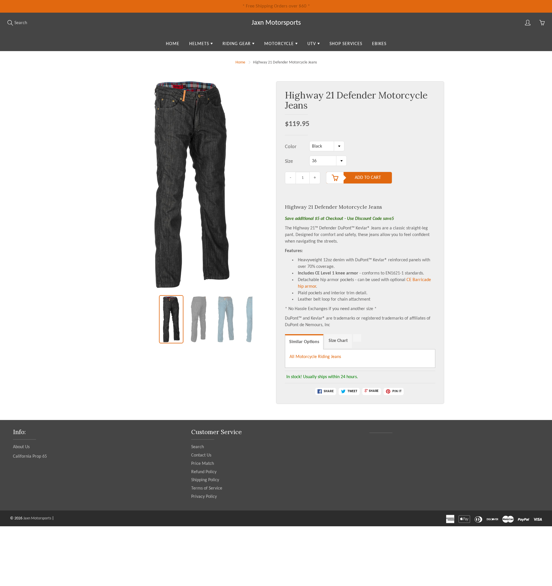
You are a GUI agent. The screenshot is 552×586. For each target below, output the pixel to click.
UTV (312, 44)
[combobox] (326, 146)
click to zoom (193, 188)
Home (172, 44)
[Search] (10, 22)
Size (289, 161)
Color (290, 147)
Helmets (199, 44)
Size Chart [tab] (338, 341)
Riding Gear (237, 44)
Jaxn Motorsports (276, 23)
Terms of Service (206, 488)
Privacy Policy (204, 496)
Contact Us (201, 455)
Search (197, 447)
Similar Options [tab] (304, 342)
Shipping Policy (205, 480)
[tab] (357, 338)
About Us (21, 447)
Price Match (202, 463)
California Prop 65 (30, 456)
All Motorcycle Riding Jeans (315, 357)
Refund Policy (203, 472)
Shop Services (345, 44)
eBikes (379, 44)
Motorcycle (279, 44)
